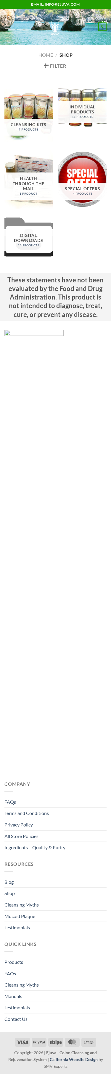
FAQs (10, 802)
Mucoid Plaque (19, 916)
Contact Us (16, 1019)
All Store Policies (21, 836)
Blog (9, 882)
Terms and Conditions (26, 813)
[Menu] (8, 26)
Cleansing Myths (21, 904)
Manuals (13, 996)
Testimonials (17, 927)
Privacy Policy (18, 824)
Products (13, 962)
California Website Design (74, 1059)
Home (45, 55)
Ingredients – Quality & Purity (34, 847)
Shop (9, 893)
